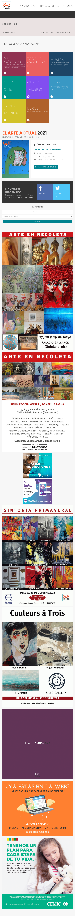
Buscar (36, 221)
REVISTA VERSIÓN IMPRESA (11, 137)
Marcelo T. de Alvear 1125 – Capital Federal (56, 32)
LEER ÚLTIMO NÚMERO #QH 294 (30, 137)
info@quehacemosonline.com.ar (50, 159)
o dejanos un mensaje (44, 167)
